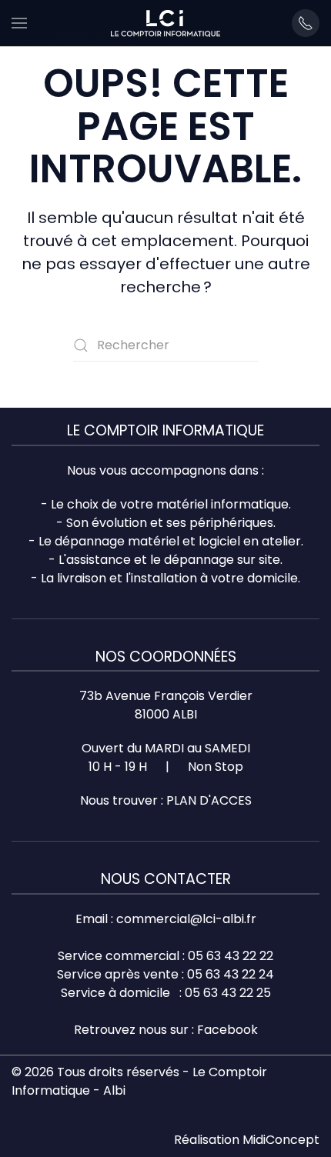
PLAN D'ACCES (209, 800)
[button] (19, 23)
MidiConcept (280, 1140)
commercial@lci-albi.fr (186, 919)
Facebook (227, 1030)
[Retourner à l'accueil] (165, 23)
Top (313, 1135)
